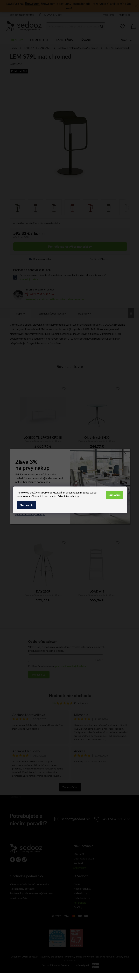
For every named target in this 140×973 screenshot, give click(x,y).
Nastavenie (26, 505)
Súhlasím (114, 495)
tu (77, 496)
